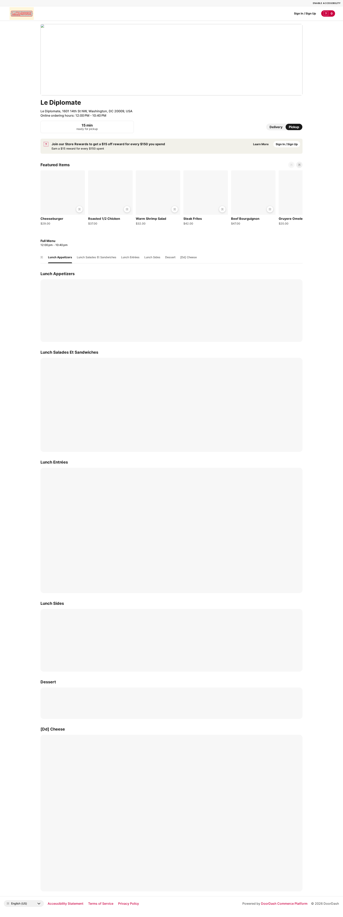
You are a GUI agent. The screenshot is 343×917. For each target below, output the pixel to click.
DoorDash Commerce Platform (284, 903)
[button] (62, 198)
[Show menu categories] (42, 257)
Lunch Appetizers (60, 257)
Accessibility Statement (65, 903)
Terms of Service (100, 903)
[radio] (276, 127)
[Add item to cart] (79, 209)
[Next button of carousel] (299, 165)
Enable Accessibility (327, 3)
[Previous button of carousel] (291, 165)
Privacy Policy (128, 903)
